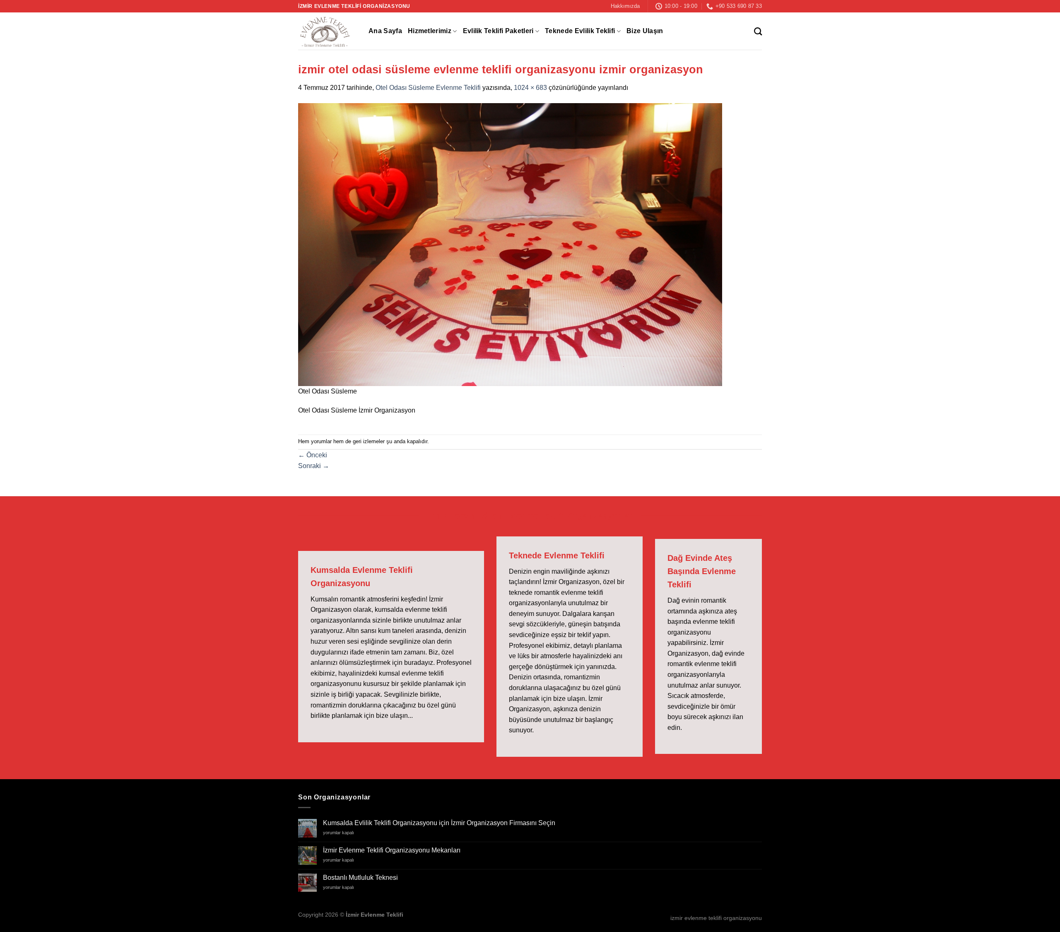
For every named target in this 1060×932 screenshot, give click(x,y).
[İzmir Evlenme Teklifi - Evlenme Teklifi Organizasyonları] (327, 31)
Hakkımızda (625, 6)
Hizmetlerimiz (429, 30)
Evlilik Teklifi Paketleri (498, 30)
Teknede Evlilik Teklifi (580, 30)
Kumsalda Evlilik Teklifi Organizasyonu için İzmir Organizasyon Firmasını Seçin (439, 822)
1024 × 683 (530, 87)
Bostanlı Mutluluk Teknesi (360, 877)
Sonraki (313, 465)
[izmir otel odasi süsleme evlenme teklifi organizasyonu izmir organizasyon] (510, 244)
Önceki (312, 455)
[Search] (758, 31)
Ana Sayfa (385, 30)
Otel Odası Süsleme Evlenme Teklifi (428, 87)
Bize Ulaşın (644, 30)
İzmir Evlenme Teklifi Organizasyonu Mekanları (391, 850)
